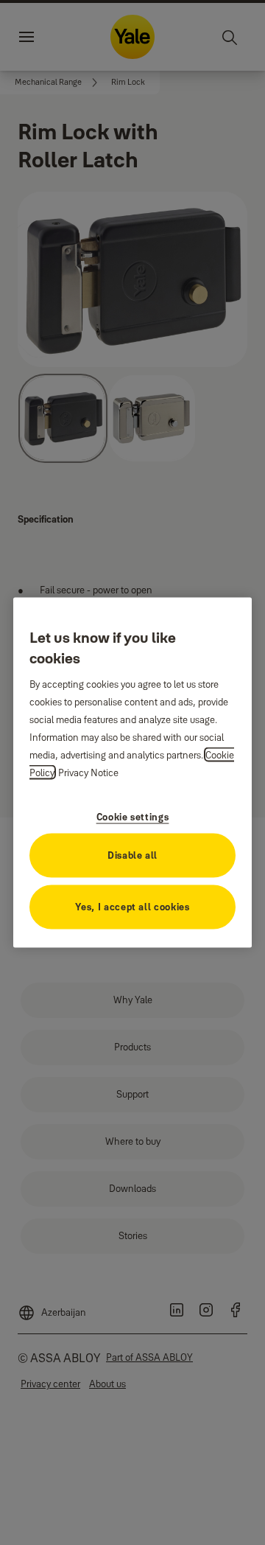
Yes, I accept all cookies (132, 906)
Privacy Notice (88, 772)
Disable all (132, 854)
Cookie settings (132, 816)
